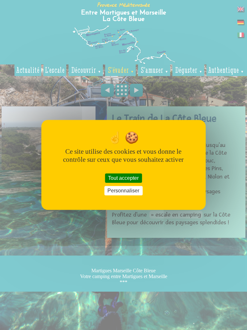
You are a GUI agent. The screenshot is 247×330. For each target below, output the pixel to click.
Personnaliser (123, 191)
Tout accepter (123, 178)
